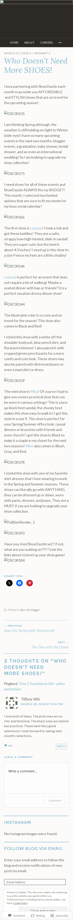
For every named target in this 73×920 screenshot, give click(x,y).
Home (14, 42)
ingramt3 (42, 53)
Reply (61, 746)
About (29, 42)
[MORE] (60, 42)
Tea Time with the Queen (50, 645)
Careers (46, 42)
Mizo (34, 391)
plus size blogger (30, 610)
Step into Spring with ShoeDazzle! (29, 628)
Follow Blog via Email (33, 848)
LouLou (36, 228)
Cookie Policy (20, 903)
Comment (54, 800)
